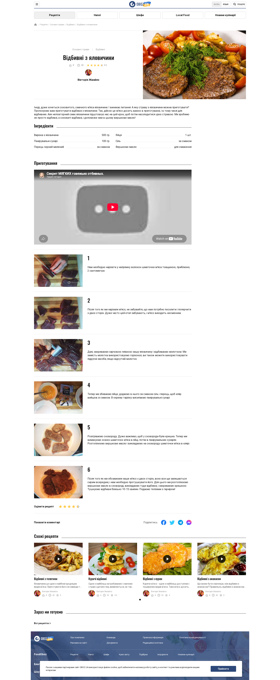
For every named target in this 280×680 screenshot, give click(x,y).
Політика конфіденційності (192, 637)
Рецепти (54, 15)
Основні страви (57, 24)
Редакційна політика (153, 643)
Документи (112, 643)
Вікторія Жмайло (50, 591)
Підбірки (143, 654)
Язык (225, 4)
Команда (111, 637)
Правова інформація (153, 637)
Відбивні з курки (152, 579)
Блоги (37, 664)
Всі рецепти (41, 623)
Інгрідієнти (163, 654)
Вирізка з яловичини (46, 135)
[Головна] (35, 25)
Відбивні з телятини (45, 579)
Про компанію (77, 637)
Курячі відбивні (97, 579)
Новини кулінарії (225, 15)
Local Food (182, 15)
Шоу (37, 671)
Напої (97, 15)
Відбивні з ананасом (209, 579)
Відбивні (71, 24)
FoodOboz (40, 654)
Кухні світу (124, 654)
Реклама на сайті (78, 643)
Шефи (140, 15)
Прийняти (223, 669)
